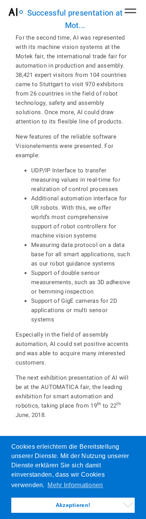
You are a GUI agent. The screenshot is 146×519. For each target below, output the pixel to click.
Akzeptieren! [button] (73, 505)
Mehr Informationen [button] (75, 485)
